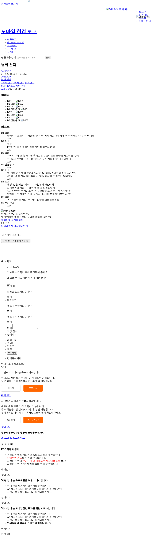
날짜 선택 (6, 79)
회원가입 (143, 14)
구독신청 (12, 52)
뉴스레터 (12, 45)
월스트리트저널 (15, 42)
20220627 (6, 71)
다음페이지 (7, 226)
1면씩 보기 (6, 82)
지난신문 (12, 48)
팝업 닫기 (6, 395)
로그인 (142, 11)
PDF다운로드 (8, 85)
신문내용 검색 (8, 57)
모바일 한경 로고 (19, 31)
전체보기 (29, 82)
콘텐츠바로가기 (9, 4)
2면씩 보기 (18, 82)
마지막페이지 (21, 226)
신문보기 (12, 39)
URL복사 (12, 353)
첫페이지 (6, 220)
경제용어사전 (14, 358)
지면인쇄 (20, 85)
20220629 (6, 76)
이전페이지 (17, 220)
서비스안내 (145, 21)
